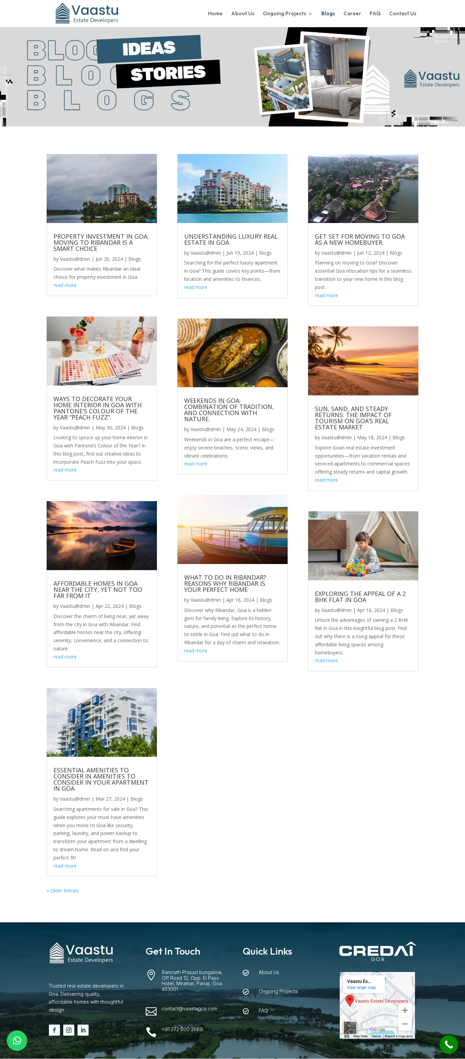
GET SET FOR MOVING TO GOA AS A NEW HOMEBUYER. (360, 239)
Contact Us (402, 14)
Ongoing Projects (284, 14)
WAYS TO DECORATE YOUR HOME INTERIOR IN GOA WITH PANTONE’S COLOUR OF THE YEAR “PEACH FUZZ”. (97, 408)
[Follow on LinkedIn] (83, 1030)
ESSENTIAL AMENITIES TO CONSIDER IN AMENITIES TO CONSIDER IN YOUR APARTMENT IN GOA (100, 779)
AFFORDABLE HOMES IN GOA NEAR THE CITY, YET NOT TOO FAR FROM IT (97, 589)
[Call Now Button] (448, 1044)
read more (65, 285)
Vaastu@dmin (75, 259)
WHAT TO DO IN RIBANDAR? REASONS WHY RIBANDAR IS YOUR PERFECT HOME (225, 583)
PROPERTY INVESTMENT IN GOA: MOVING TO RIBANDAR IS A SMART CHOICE (101, 242)
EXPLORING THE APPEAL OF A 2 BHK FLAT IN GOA (360, 597)
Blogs (328, 14)
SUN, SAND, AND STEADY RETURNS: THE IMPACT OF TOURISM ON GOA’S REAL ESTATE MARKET (353, 418)
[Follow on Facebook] (54, 1030)
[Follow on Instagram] (69, 1030)
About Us (242, 14)
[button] (17, 1040)
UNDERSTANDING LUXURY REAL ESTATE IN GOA (231, 239)
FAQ (375, 14)
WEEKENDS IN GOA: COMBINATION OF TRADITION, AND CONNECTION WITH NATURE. (229, 409)
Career (352, 14)
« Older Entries (63, 890)
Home (215, 14)
